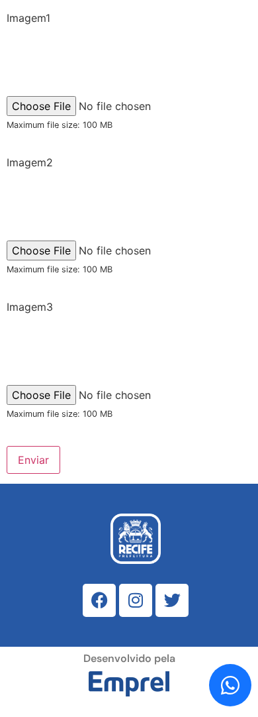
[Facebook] (99, 600)
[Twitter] (172, 600)
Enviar (33, 460)
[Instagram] (135, 600)
